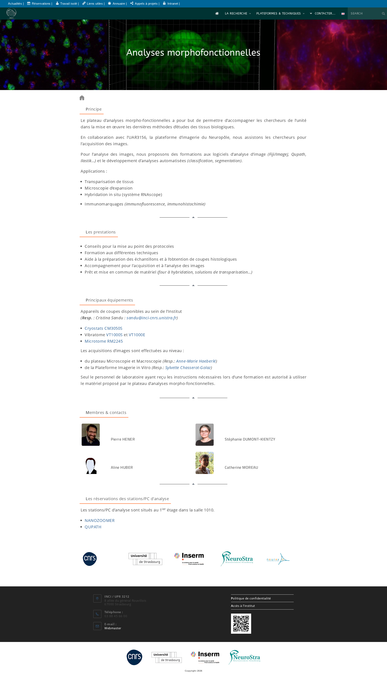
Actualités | (16, 3)
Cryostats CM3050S (104, 328)
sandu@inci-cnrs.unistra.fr (152, 317)
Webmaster (112, 628)
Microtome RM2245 (104, 341)
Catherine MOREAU (241, 467)
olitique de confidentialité (251, 598)
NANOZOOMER (99, 520)
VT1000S (114, 334)
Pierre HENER (123, 439)
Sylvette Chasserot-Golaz (188, 367)
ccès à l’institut (243, 606)
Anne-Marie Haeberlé (195, 361)
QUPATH (93, 527)
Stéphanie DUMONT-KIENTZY (250, 439)
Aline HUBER (122, 467)
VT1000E (137, 334)
